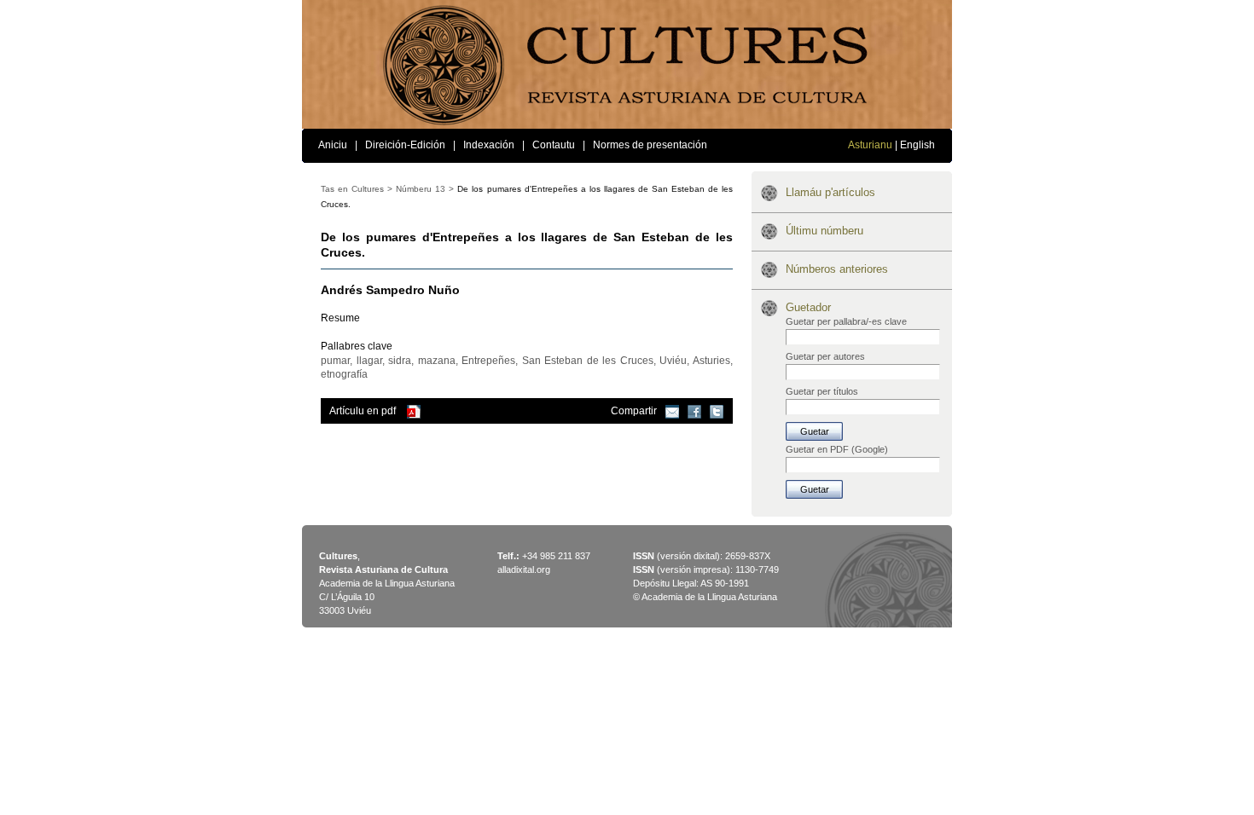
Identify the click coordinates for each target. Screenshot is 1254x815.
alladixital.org (523, 569)
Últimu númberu (824, 230)
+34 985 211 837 (556, 556)
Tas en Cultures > (356, 189)
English (917, 145)
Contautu (553, 145)
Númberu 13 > (425, 189)
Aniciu (332, 145)
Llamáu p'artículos (830, 192)
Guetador (808, 307)
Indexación (488, 145)
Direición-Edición (405, 145)
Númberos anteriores (837, 269)
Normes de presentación (650, 145)
